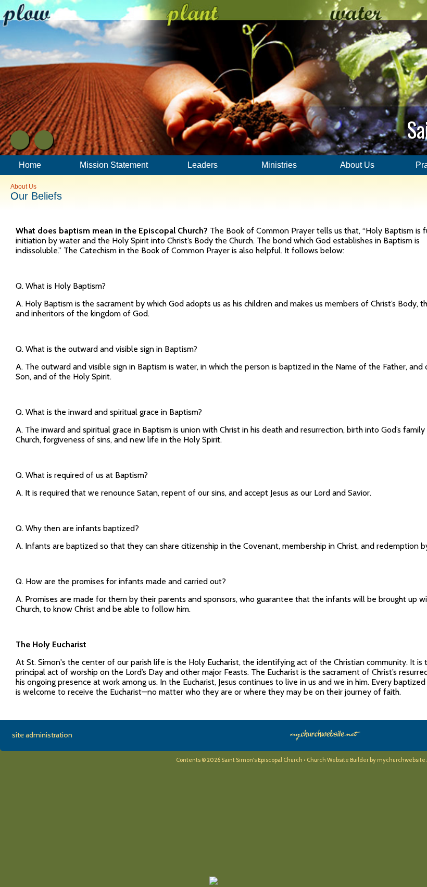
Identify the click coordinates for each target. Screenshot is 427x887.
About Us (23, 186)
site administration (42, 735)
